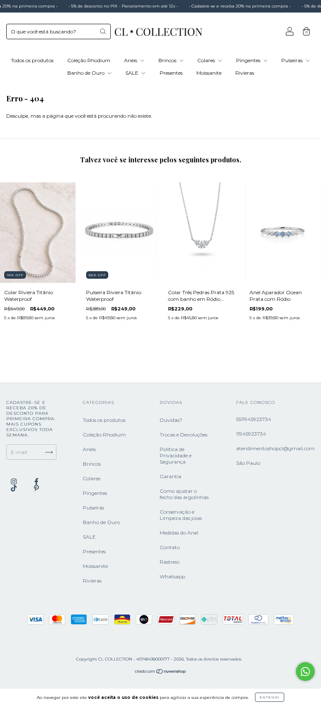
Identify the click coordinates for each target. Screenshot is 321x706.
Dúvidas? (171, 420)
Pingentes (249, 60)
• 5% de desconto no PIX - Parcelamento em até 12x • (115, 6)
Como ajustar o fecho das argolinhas (184, 494)
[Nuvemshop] (161, 672)
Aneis (131, 60)
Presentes (171, 73)
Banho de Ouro (86, 73)
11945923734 (251, 434)
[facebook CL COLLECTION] (36, 481)
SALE (132, 73)
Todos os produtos (32, 60)
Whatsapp (172, 576)
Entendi (270, 697)
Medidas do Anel (179, 533)
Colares (206, 60)
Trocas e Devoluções (183, 434)
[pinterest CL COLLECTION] (36, 488)
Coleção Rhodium (88, 60)
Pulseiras (292, 60)
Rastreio (169, 562)
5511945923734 (253, 419)
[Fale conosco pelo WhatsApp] (305, 671)
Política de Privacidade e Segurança (175, 455)
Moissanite (209, 73)
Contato (170, 547)
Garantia (170, 476)
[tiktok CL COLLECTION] (14, 488)
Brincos (168, 60)
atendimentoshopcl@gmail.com (275, 448)
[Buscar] (103, 31)
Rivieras (244, 73)
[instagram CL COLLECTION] (14, 481)
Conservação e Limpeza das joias (181, 515)
